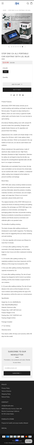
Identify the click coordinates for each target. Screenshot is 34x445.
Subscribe (16, 373)
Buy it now (17, 90)
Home (4, 10)
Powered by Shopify (17, 440)
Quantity (5, 77)
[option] (17, 28)
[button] (11, 46)
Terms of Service (6, 391)
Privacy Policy (6, 388)
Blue (5, 72)
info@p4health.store (7, 406)
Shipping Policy (6, 394)
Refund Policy (6, 397)
